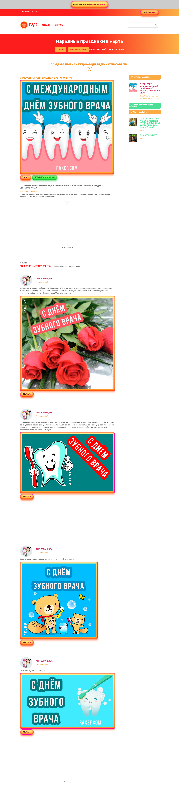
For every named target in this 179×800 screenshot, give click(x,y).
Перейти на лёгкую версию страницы (89, 4)
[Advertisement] (67, 222)
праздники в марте (78, 49)
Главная (60, 49)
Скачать (25, 177)
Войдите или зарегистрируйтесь (35, 266)
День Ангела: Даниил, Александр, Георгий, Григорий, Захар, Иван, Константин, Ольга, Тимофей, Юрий (150, 123)
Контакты (59, 25)
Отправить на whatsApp (45, 177)
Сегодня (46, 25)
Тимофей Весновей (148, 135)
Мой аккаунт (149, 13)
